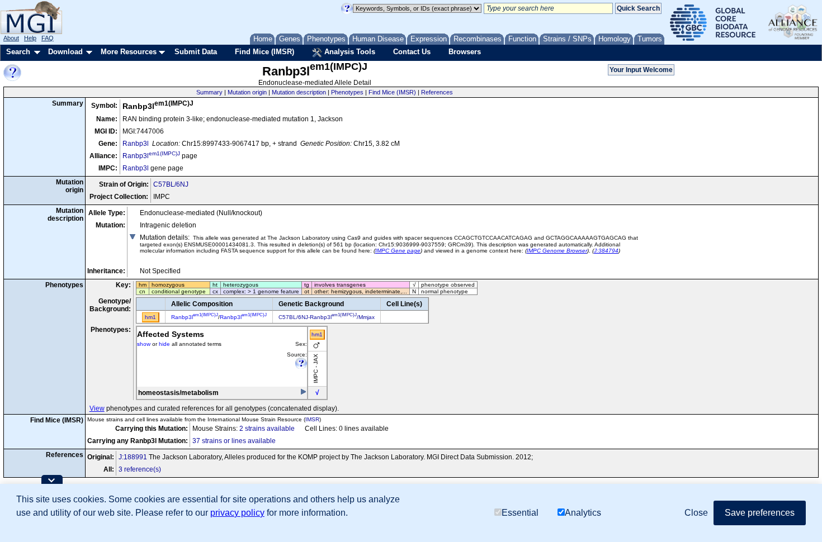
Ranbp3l (135, 144)
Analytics (583, 512)
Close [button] (696, 512)
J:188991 (133, 457)
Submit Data (195, 51)
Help (30, 38)
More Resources (129, 51)
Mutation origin (247, 92)
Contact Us (412, 51)
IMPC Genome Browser (557, 251)
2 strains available (267, 428)
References (437, 92)
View (97, 408)
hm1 (317, 334)
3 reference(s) (140, 469)
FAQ (47, 38)
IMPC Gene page (398, 251)
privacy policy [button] (237, 512)
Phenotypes (347, 92)
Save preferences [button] (760, 512)
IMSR (312, 419)
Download (65, 51)
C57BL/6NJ (170, 184)
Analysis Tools (348, 51)
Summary (209, 92)
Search (18, 51)
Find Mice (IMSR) (264, 51)
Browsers (464, 51)
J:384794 (606, 251)
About (11, 38)
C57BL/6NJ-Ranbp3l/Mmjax (326, 317)
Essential (520, 512)
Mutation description (299, 92)
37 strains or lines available (234, 441)
